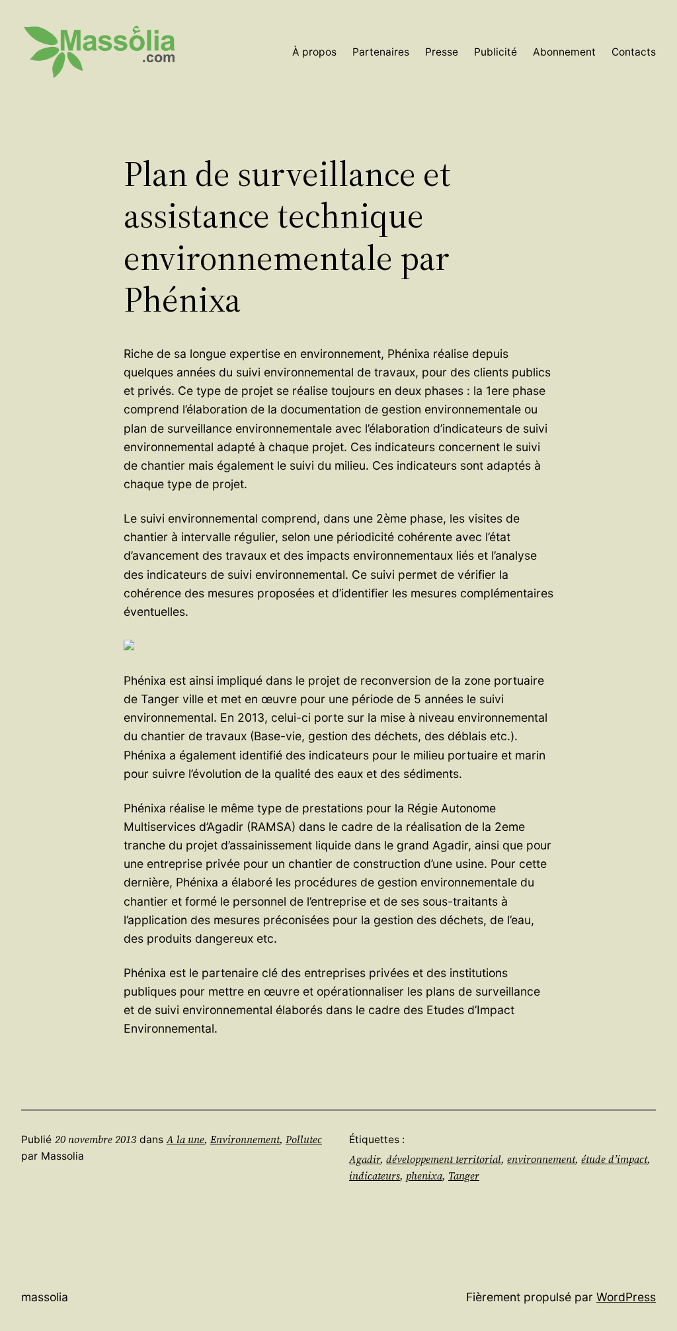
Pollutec (304, 1139)
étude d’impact (614, 1159)
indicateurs (374, 1176)
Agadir (364, 1159)
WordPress (626, 1297)
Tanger (463, 1176)
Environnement (245, 1139)
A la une (185, 1139)
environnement (541, 1159)
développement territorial (443, 1159)
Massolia (44, 1297)
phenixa (424, 1176)
